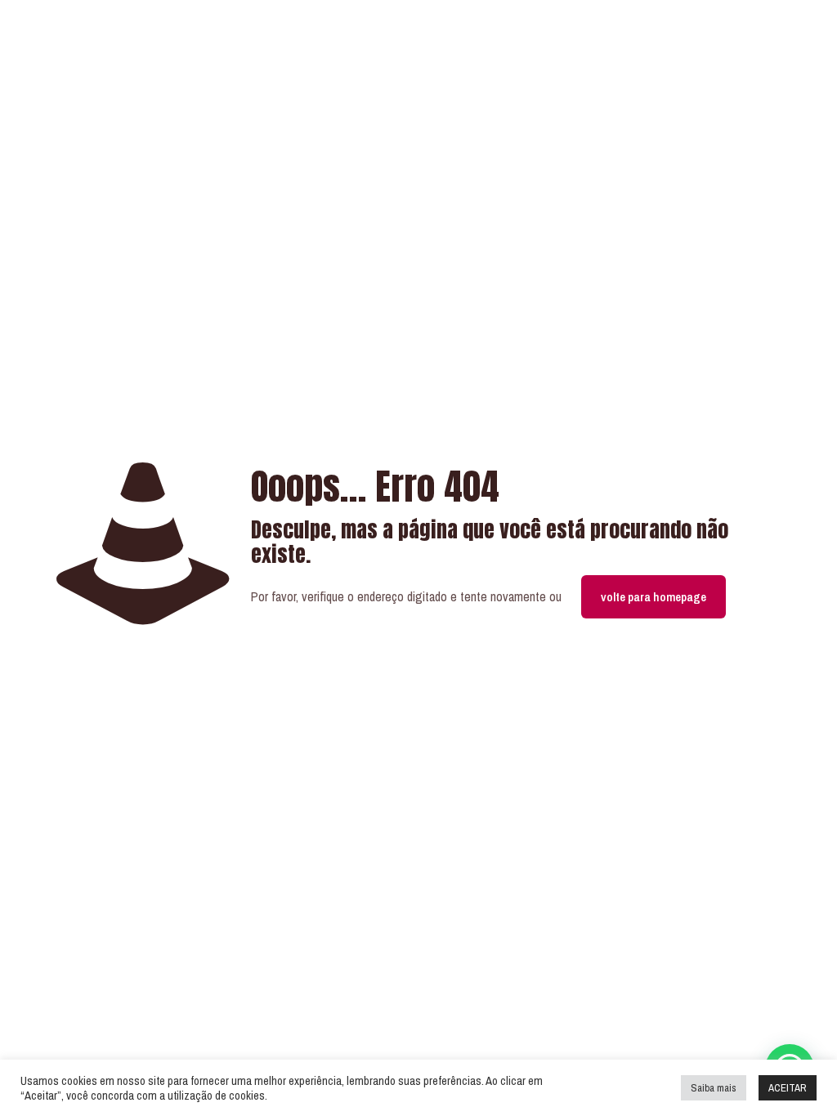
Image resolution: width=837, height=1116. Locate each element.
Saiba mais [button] (713, 1088)
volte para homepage (653, 596)
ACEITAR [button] (787, 1088)
